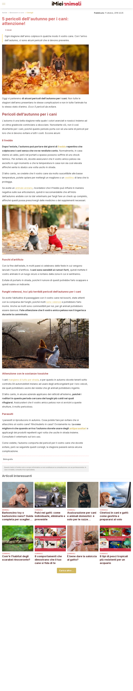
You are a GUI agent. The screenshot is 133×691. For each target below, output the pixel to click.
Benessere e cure (17, 13)
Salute (4, 13)
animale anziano (24, 188)
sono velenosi (53, 302)
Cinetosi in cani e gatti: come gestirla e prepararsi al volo (114, 516)
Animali (5, 510)
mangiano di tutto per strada (23, 379)
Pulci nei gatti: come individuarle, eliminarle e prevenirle (50, 516)
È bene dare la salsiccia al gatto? (82, 558)
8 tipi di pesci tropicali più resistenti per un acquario (114, 560)
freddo (62, 146)
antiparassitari (77, 428)
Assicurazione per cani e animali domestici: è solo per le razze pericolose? (81, 516)
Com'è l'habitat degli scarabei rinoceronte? (16, 558)
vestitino (69, 177)
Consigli (29, 13)
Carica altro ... (66, 570)
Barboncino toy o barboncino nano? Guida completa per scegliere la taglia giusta (17, 516)
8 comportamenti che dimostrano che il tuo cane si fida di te (48, 560)
